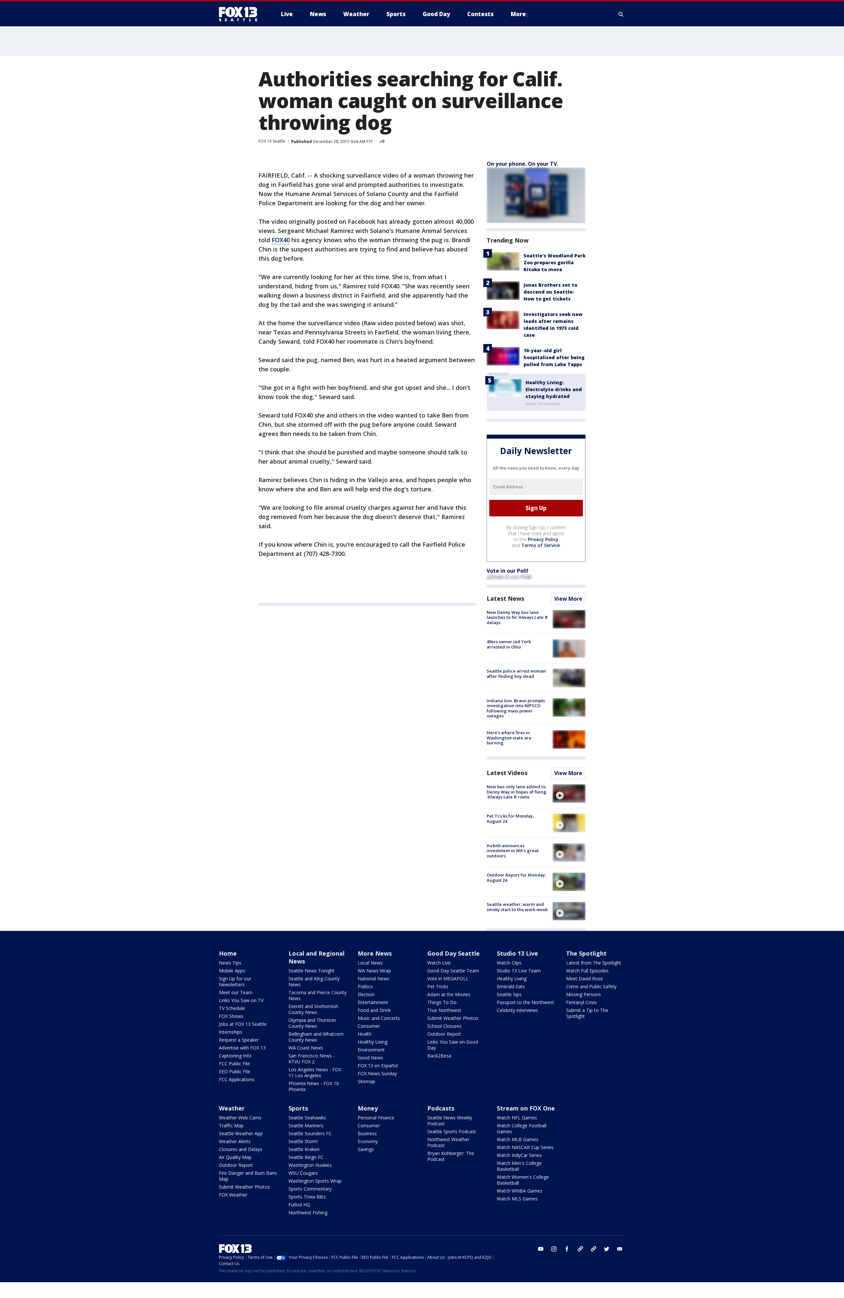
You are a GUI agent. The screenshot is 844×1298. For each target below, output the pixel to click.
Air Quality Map (235, 1157)
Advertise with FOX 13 (242, 1048)
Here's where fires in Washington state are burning (509, 738)
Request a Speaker (239, 1040)
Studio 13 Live (517, 953)
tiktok (580, 1249)
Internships (230, 1032)
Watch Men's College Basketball (519, 1166)
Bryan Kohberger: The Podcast (450, 1156)
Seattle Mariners (305, 1125)
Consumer (369, 1026)
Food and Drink (374, 1010)
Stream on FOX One (526, 1108)
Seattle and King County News (314, 981)
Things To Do (442, 1002)
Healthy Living (372, 1042)
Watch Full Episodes (587, 970)
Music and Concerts (379, 1018)
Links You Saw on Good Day (452, 1045)
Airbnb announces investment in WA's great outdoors (513, 851)
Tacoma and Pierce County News (317, 995)
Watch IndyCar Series (519, 1155)
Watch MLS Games (517, 1199)
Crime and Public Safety (591, 986)
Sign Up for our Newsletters (235, 981)
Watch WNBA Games (519, 1191)
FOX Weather (233, 1195)
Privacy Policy (543, 539)
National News (373, 978)
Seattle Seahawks (307, 1117)
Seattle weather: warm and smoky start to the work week (517, 906)
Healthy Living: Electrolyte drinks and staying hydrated (554, 389)
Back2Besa (439, 1056)
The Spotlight (586, 953)
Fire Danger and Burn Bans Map (248, 1176)
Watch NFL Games (517, 1117)
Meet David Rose (584, 978)
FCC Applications (237, 1079)
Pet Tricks (437, 986)
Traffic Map (231, 1125)
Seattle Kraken (303, 1149)
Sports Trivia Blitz (307, 1197)
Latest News (505, 598)
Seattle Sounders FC (310, 1133)
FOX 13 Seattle (271, 141)
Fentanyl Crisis (581, 1002)
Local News (370, 963)
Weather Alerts (235, 1141)
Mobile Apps (232, 970)
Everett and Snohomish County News (313, 1009)
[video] (569, 793)
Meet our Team (236, 992)
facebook (567, 1249)
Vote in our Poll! (507, 570)
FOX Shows (231, 1016)
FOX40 (281, 240)
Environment (371, 1050)
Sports (298, 1108)
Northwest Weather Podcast (448, 1142)
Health (365, 1034)
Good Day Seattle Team (453, 970)
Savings (366, 1149)
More (518, 14)
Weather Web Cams (240, 1117)
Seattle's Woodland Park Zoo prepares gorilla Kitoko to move (555, 262)
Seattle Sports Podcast (451, 1131)
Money (368, 1108)
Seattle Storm (303, 1141)
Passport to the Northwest (525, 1002)
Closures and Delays (240, 1149)
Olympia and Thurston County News (312, 1023)
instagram (554, 1249)
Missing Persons (583, 994)
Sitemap (366, 1081)
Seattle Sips (509, 994)
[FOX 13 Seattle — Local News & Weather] (240, 14)
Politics (365, 986)
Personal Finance (376, 1117)
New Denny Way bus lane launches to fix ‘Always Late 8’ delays (517, 617)
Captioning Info (235, 1056)
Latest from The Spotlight (593, 963)
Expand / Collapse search (621, 14)
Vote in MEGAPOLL (447, 978)
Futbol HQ (299, 1204)
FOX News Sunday (377, 1073)
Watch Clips (509, 963)
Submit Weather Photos (452, 1018)
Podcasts (440, 1108)
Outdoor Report (444, 1034)
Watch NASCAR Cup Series (525, 1147)
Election (366, 994)
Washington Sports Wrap (315, 1181)
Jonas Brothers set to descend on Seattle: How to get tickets (550, 292)
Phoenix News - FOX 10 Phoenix (313, 1086)
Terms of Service (540, 545)
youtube (540, 1249)
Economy (368, 1141)
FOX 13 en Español (378, 1065)
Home (228, 953)
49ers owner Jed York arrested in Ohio (509, 644)
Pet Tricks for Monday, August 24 (510, 818)
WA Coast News (305, 1048)
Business (367, 1133)
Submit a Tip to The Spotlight (587, 1013)
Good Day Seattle (453, 953)
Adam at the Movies (448, 994)
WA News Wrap (374, 970)
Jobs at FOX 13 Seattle (243, 1024)
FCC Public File (234, 1063)
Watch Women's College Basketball (523, 1180)
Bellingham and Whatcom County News (316, 1037)
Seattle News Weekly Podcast (449, 1120)
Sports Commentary (310, 1189)
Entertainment (373, 1002)
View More (568, 598)
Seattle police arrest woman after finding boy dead (516, 673)
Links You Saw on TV (241, 1000)
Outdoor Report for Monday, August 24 (516, 877)
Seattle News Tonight (311, 970)
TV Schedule (232, 1008)
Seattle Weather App (241, 1133)
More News (375, 953)
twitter (606, 1249)
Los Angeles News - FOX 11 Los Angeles (314, 1072)
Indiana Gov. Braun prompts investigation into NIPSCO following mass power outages (516, 708)
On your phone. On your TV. (522, 163)
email (620, 1249)
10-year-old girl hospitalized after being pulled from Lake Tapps (554, 357)
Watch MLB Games (517, 1139)
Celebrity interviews (517, 1010)
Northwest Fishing (307, 1212)
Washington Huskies (310, 1165)
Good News (370, 1057)
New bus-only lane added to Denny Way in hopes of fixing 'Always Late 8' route (516, 792)
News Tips (230, 963)
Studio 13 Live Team (519, 970)
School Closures (444, 1026)
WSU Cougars (303, 1173)
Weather (232, 1108)
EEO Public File (234, 1071)
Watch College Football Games (521, 1128)
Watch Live (439, 963)
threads (593, 1249)
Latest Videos (507, 773)
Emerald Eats (511, 986)
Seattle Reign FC (305, 1157)
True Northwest (444, 1010)
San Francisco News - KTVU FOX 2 (311, 1059)
